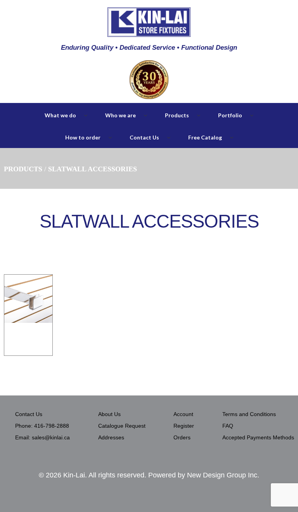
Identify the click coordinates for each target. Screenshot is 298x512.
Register (183, 426)
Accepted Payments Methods (258, 437)
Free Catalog (205, 137)
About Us (109, 414)
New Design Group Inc (222, 475)
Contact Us (144, 137)
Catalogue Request (122, 426)
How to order (82, 137)
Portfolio (230, 115)
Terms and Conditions (249, 414)
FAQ (227, 426)
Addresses (111, 437)
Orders (182, 437)
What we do (60, 115)
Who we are (120, 115)
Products (177, 115)
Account (183, 414)
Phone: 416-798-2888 (42, 426)
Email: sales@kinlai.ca (42, 437)
